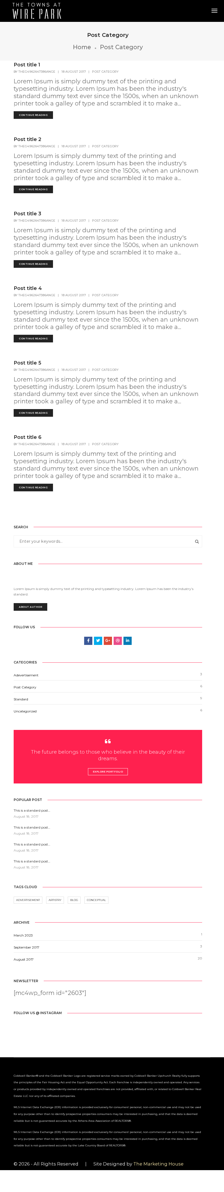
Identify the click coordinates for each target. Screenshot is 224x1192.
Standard (21, 699)
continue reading (33, 114)
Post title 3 (27, 214)
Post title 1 (27, 65)
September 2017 (26, 947)
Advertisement (28, 900)
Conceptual (96, 900)
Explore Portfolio (108, 771)
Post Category (105, 72)
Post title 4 (28, 288)
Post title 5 (27, 363)
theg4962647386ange (36, 72)
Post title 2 (27, 139)
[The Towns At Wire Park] (37, 10)
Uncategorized (25, 711)
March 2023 (23, 935)
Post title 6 (28, 437)
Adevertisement (26, 675)
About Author (30, 606)
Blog (74, 900)
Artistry (55, 900)
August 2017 (24, 959)
